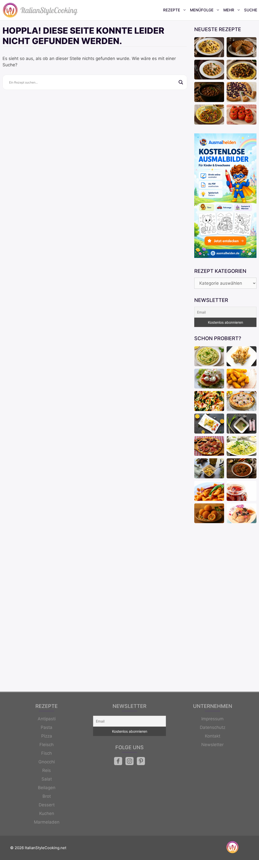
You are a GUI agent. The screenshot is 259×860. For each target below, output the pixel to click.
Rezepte (171, 10)
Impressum (212, 718)
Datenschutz (212, 727)
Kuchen (46, 813)
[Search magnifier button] (180, 82)
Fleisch (46, 744)
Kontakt (212, 736)
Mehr (228, 10)
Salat (46, 779)
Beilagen (46, 787)
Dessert (47, 804)
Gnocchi (46, 761)
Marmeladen (46, 822)
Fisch (46, 753)
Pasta (46, 727)
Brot (46, 796)
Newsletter (212, 744)
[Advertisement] (225, 608)
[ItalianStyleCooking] (40, 10)
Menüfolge (201, 10)
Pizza (46, 736)
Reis (46, 770)
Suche (250, 10)
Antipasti (47, 718)
